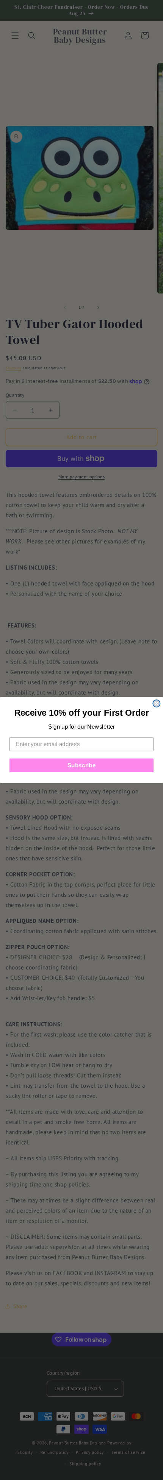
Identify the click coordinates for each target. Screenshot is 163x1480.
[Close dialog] (156, 703)
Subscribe (81, 765)
